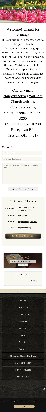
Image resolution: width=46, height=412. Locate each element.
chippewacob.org (24, 228)
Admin (24, 406)
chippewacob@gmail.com (22, 95)
